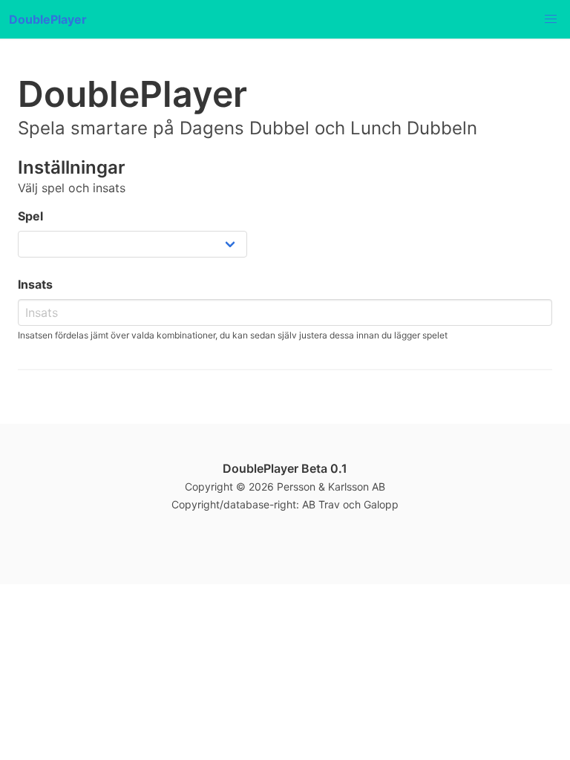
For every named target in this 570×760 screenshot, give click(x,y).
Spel (30, 216)
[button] (550, 19)
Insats (35, 284)
